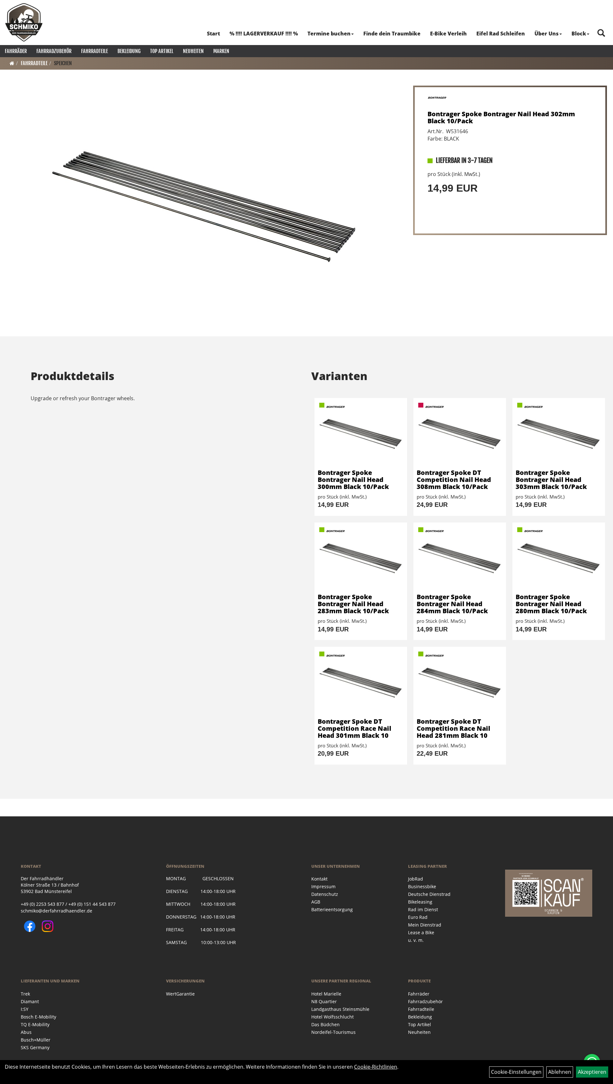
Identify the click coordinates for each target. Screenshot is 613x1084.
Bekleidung (128, 51)
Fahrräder (16, 51)
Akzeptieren (592, 1071)
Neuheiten (193, 51)
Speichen (63, 63)
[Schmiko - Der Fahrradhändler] (24, 22)
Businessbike (422, 886)
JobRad (415, 879)
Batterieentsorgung (332, 909)
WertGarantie (180, 994)
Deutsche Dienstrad (429, 894)
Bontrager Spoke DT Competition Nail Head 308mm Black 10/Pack (454, 479)
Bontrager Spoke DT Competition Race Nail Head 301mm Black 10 (354, 728)
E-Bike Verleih (448, 33)
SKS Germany (35, 1047)
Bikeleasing (420, 902)
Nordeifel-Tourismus (333, 1032)
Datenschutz (324, 894)
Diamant (30, 1001)
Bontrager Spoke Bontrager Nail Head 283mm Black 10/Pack (353, 603)
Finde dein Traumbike (391, 33)
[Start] (12, 63)
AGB (315, 902)
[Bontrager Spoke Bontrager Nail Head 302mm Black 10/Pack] (205, 205)
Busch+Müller (35, 1040)
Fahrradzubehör (54, 51)
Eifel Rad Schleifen (500, 33)
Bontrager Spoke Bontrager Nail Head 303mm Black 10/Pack (551, 479)
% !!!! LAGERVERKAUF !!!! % (264, 33)
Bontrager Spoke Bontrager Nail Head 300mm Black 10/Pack (353, 479)
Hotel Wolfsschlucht (332, 1017)
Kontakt (319, 879)
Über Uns (546, 33)
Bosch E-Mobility (38, 1017)
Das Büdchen (325, 1024)
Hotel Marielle (326, 994)
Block (578, 33)
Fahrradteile (94, 51)
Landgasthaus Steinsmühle (340, 1009)
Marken (221, 51)
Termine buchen (329, 33)
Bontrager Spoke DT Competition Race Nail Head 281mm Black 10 (453, 728)
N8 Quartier (324, 1001)
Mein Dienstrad (424, 925)
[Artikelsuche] (601, 33)
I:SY (24, 1009)
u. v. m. (416, 940)
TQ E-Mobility (35, 1024)
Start (213, 33)
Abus (26, 1032)
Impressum (323, 886)
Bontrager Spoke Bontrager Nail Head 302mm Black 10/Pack (501, 117)
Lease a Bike (421, 932)
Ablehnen (559, 1071)
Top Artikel (161, 51)
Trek (25, 994)
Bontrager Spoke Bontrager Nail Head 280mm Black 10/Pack (551, 603)
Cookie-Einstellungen (516, 1071)
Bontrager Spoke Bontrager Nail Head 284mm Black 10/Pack (452, 603)
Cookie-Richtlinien (375, 1066)
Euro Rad (418, 917)
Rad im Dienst (423, 909)
